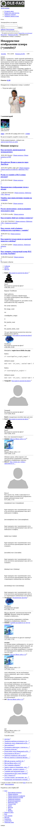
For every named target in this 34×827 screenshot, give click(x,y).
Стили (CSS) (12, 804)
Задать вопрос (5, 8)
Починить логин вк (10, 749)
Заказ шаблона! (9, 745)
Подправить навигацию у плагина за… (17, 747)
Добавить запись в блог (11, 16)
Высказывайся (9, 784)
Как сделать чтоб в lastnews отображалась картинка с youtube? (15, 229)
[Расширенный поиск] (18, 31)
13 (1, 235)
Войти (20, 27)
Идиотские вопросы (14, 801)
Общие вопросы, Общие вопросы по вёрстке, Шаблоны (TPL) (15, 168)
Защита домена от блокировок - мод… (16, 767)
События (7, 266)
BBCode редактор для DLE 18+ (14, 761)
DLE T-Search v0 (10, 775)
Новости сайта (8, 812)
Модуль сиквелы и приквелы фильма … (17, 757)
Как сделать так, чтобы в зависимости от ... (14, 462)
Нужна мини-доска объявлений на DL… (17, 751)
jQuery (10, 806)
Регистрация (10, 29)
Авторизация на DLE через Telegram (16, 773)
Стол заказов (8, 815)
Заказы (6, 267)
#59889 (27, 134)
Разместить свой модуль (11, 13)
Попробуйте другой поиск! (25, 33)
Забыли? (3, 29)
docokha (3, 54)
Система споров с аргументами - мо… (16, 777)
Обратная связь (9, 822)
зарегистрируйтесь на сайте (9, 142)
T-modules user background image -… (15, 771)
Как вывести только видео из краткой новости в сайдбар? (16, 240)
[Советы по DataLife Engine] (12, 6)
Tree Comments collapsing (12, 765)
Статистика (8, 820)
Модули (6, 269)
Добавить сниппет (10, 14)
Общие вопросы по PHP (15, 797)
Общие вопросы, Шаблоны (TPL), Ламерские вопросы (16, 222)
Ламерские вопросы (14, 799)
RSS (24, 782)
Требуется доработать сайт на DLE (15, 755)
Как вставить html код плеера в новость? (17, 218)
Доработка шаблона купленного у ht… (16, 741)
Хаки (9, 809)
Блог (5, 814)
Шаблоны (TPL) (13, 802)
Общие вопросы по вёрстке (16, 796)
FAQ (5, 791)
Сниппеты (7, 819)
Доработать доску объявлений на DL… (17, 743)
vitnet (2, 134)
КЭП (8, 80)
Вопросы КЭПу (13, 34)
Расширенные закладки (20, 597)
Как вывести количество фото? (18, 273)
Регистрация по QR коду (12, 753)
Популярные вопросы (14, 792)
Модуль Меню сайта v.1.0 (18, 439)
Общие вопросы (18, 180)
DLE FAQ (4, 34)
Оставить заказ (9, 11)
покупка (7, 739)
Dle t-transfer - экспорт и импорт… (15, 769)
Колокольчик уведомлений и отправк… (17, 779)
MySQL (10, 810)
